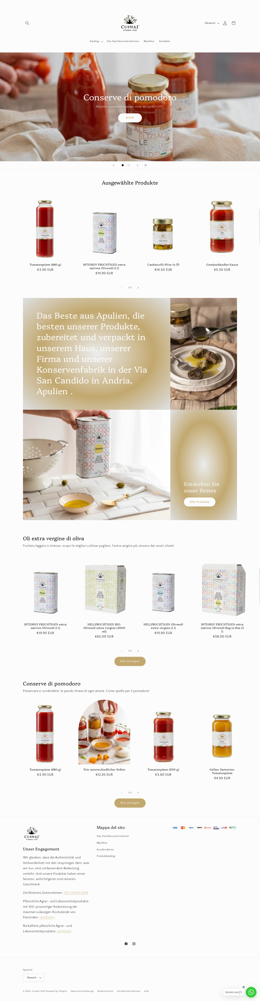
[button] (27, 23)
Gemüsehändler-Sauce (222, 264)
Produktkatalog (106, 856)
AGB (146, 991)
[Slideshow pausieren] (146, 165)
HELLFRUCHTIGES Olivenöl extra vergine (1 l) (163, 626)
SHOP (130, 117)
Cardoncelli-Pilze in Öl (163, 264)
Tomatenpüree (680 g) (45, 264)
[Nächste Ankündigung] (172, 3)
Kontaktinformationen (128, 991)
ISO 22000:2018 (76, 893)
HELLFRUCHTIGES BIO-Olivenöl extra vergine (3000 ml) (104, 628)
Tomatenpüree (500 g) (163, 769)
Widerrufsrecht (105, 991)
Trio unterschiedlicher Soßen (104, 769)
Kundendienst (105, 849)
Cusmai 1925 (38, 991)
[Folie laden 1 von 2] (123, 165)
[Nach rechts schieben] (138, 288)
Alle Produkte (200, 501)
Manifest (102, 842)
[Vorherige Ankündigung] (88, 3)
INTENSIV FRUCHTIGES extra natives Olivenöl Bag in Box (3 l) (222, 628)
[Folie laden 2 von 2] (128, 165)
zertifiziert (47, 917)
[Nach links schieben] (122, 288)
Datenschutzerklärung (82, 991)
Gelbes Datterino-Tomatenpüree (222, 771)
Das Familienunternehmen (113, 836)
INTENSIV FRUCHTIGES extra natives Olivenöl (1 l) (104, 266)
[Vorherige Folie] (113, 165)
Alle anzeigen (130, 661)
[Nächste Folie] (137, 165)
